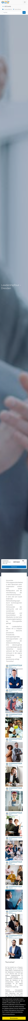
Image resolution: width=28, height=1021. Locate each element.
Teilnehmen (14, 566)
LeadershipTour (8, 9)
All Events (7, 6)
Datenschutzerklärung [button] (8, 1014)
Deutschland (17, 9)
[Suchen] (24, 12)
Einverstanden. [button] (14, 1018)
